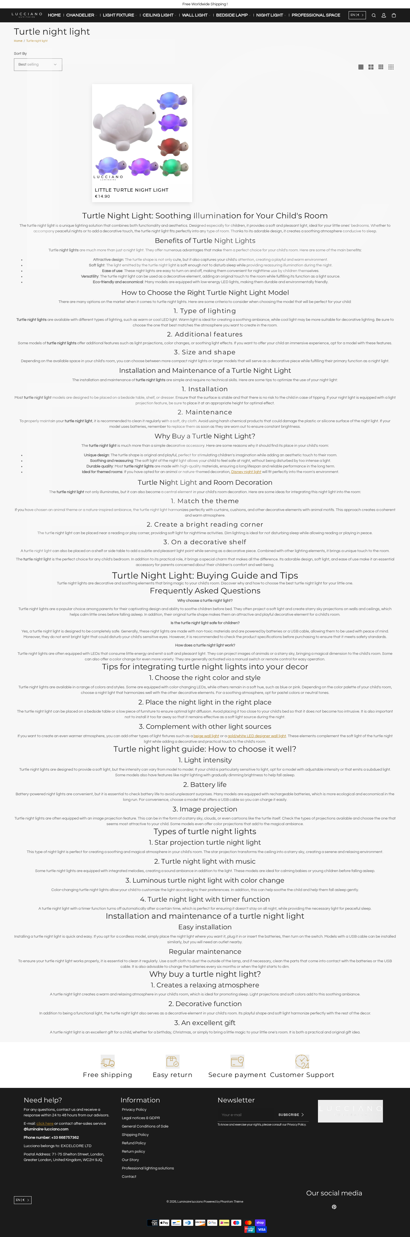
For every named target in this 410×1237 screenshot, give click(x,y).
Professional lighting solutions (148, 1168)
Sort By (20, 54)
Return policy (133, 1152)
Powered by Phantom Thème (223, 1201)
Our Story (130, 1160)
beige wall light (206, 736)
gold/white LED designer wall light (257, 736)
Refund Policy (134, 1143)
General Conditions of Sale (145, 1126)
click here (45, 1124)
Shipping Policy (135, 1135)
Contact (129, 1177)
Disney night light (246, 472)
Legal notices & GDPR (141, 1118)
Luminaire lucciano (190, 1201)
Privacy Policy (134, 1110)
